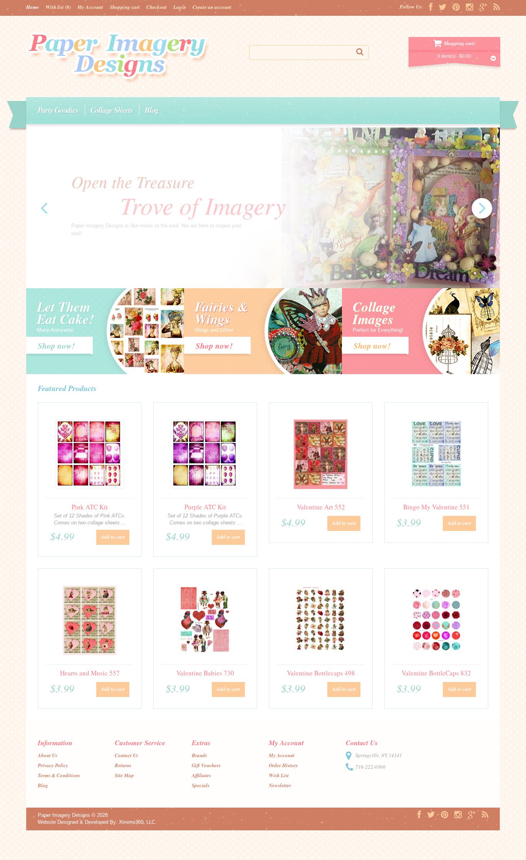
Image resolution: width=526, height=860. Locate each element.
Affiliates (201, 775)
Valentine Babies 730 (205, 673)
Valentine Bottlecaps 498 (321, 673)
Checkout (156, 6)
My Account (90, 6)
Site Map (124, 775)
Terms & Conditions (59, 775)
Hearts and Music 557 (90, 673)
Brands (199, 755)
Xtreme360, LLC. (138, 822)
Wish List (279, 775)
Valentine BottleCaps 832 (436, 673)
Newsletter (280, 785)
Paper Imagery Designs (64, 815)
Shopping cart (125, 6)
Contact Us (126, 755)
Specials (200, 785)
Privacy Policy (53, 765)
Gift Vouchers (206, 765)
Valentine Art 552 (321, 506)
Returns (123, 765)
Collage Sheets (111, 109)
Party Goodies (58, 109)
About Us (47, 755)
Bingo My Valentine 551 (436, 506)
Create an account (212, 6)
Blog (152, 109)
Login (179, 6)
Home (32, 6)
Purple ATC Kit (205, 506)
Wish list (58, 6)
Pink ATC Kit (90, 506)
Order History (283, 765)
